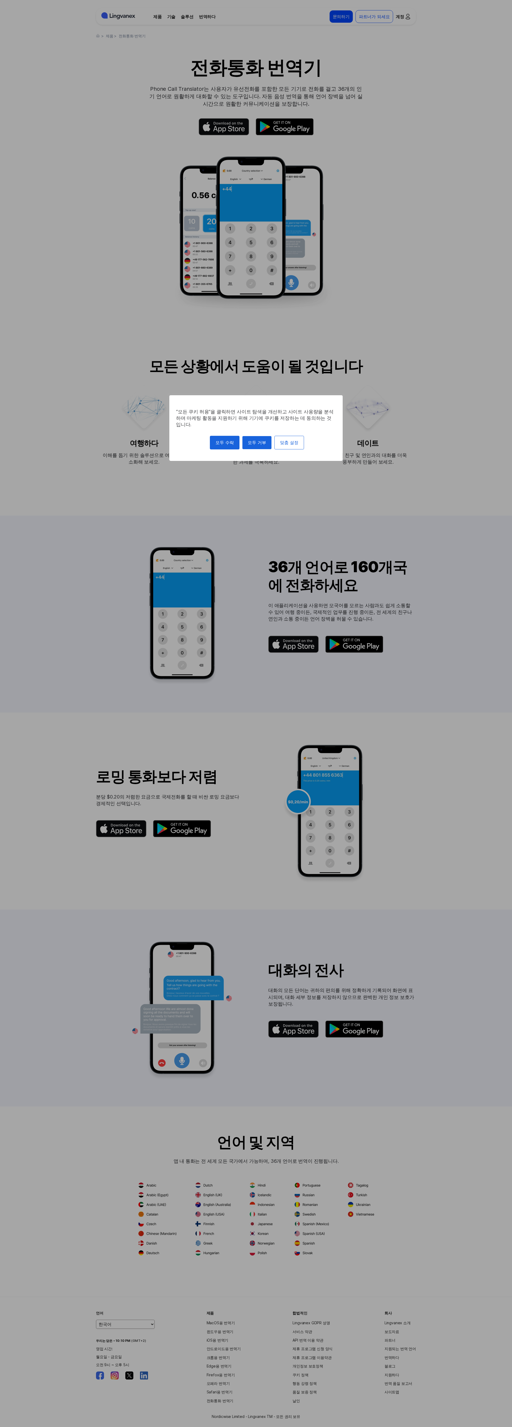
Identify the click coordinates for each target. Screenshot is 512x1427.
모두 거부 (257, 442)
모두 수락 (224, 442)
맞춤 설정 (289, 442)
